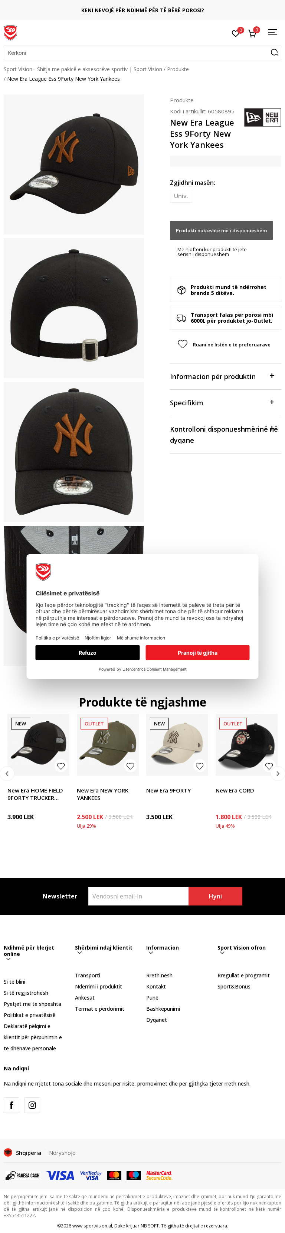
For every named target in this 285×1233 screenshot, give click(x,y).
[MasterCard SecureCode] (159, 1175)
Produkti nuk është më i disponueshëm (221, 230)
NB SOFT (150, 1226)
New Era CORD (235, 790)
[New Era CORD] (247, 745)
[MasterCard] (114, 1175)
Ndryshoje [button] (62, 1152)
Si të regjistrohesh (26, 992)
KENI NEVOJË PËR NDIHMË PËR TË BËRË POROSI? (142, 10)
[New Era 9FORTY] (177, 745)
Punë (152, 997)
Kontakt (156, 986)
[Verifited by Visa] (91, 1175)
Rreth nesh (159, 975)
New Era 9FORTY (168, 790)
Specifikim (186, 402)
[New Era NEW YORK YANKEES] (108, 745)
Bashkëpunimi (163, 1008)
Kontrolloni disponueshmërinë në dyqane (224, 435)
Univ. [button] (181, 196)
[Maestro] (134, 1175)
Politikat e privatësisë (30, 1014)
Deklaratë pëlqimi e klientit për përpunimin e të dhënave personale (33, 1037)
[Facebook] (11, 1105)
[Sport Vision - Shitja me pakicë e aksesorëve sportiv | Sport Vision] (10, 32)
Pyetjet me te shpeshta (32, 1003)
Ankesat (85, 997)
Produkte (178, 69)
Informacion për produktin (213, 376)
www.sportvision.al (92, 1226)
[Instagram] (32, 1105)
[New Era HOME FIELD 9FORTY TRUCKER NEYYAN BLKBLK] (38, 745)
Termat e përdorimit (99, 1008)
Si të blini (14, 981)
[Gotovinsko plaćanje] (23, 1175)
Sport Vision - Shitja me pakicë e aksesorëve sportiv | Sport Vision (83, 69)
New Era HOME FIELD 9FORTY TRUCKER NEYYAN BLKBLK (35, 794)
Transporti (87, 975)
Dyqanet (156, 1019)
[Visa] (60, 1175)
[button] (142, 53)
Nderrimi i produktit (98, 986)
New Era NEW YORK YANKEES (102, 794)
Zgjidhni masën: (192, 182)
